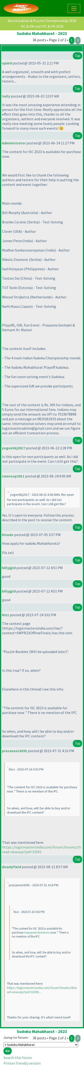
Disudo (8, 534)
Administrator (14, 143)
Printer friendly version (22, 1063)
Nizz (5, 614)
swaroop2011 (13, 476)
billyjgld (9, 567)
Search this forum (18, 1057)
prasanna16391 (14, 750)
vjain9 (7, 63)
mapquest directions (37, 933)
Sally (6, 96)
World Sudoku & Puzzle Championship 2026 (42, 20)
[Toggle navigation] (74, 8)
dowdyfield (11, 866)
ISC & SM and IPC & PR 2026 (42, 26)
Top (77, 55)
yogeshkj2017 (13, 448)
